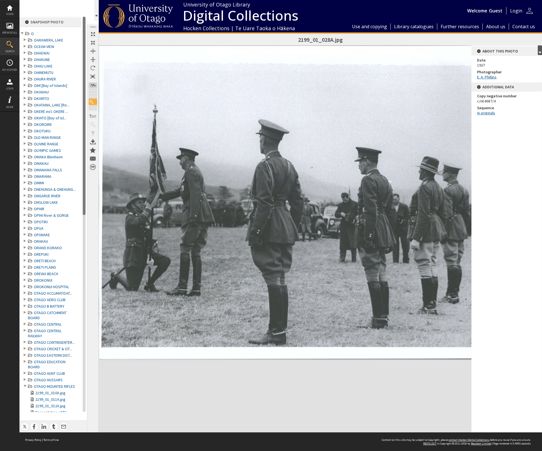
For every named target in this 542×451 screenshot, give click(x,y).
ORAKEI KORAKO (48, 247)
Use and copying (369, 26)
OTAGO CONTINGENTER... (54, 342)
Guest (495, 11)
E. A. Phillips (487, 77)
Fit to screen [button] (93, 42)
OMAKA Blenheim (48, 156)
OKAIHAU (41, 92)
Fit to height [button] (93, 59)
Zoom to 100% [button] (93, 76)
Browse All (10, 32)
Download (93, 141)
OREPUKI (41, 254)
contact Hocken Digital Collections (469, 440)
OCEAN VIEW (44, 46)
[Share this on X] (24, 423)
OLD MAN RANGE (47, 137)
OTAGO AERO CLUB (49, 299)
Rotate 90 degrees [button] (93, 68)
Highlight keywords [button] (93, 133)
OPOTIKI (41, 221)
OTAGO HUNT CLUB (49, 373)
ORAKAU (41, 241)
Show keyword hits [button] (93, 125)
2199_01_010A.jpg (50, 392)
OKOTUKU (42, 130)
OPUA (38, 228)
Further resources (460, 26)
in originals (486, 112)
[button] (93, 101)
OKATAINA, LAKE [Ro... (51, 105)
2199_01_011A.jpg (50, 399)
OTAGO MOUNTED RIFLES (54, 386)
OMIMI (39, 182)
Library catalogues (414, 26)
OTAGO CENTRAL (48, 324)
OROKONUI (43, 280)
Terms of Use (51, 440)
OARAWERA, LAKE (48, 40)
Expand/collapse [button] (540, 50)
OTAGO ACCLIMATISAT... (53, 293)
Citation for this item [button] (93, 167)
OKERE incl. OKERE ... (51, 111)
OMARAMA (42, 176)
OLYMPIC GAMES (47, 150)
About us (495, 26)
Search (10, 51)
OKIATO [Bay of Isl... (50, 118)
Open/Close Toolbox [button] (96, 10)
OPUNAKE (42, 234)
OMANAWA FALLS (48, 169)
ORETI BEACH (45, 260)
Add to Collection (93, 150)
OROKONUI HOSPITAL (51, 286)
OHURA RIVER (45, 79)
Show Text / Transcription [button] (93, 116)
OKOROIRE (43, 124)
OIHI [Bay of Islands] (50, 85)
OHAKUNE (42, 59)
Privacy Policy (33, 440)
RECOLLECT (429, 443)
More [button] (9, 107)
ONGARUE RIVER (47, 195)
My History (9, 70)
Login (10, 88)
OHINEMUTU (43, 72)
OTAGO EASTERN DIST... (53, 355)
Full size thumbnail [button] (93, 34)
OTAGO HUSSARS (48, 379)
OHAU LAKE (43, 66)
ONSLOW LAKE (46, 202)
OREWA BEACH (46, 273)
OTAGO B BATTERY (49, 306)
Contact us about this (93, 158)
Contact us (523, 26)
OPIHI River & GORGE (51, 215)
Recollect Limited (481, 443)
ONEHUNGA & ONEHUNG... (55, 189)
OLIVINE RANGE (46, 143)
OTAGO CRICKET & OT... (53, 348)
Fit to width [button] (93, 51)
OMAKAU (41, 163)
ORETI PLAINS (45, 267)
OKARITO (41, 98)
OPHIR (39, 208)
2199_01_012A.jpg (50, 405)
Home (10, 14)
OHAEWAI (41, 53)
